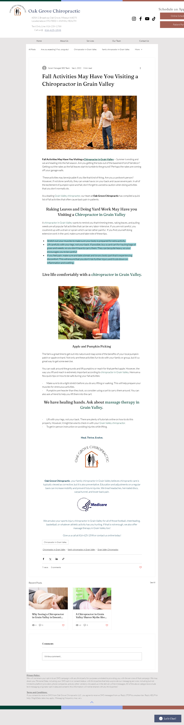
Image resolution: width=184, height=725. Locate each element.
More (137, 49)
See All (152, 582)
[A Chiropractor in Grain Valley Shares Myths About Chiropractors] (92, 598)
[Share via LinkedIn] (56, 559)
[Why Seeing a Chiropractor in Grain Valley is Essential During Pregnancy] (48, 598)
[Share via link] (63, 559)
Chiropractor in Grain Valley (85, 49)
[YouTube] (147, 18)
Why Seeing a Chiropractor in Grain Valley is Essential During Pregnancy (48, 616)
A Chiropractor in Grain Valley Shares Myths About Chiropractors (91, 616)
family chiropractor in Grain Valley (116, 49)
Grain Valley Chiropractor (108, 549)
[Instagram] (134, 18)
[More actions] (140, 68)
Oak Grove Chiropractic (54, 11)
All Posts (32, 49)
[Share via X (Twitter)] (50, 559)
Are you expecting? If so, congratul (55, 49)
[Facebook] (140, 18)
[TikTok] (153, 18)
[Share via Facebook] (43, 559)
